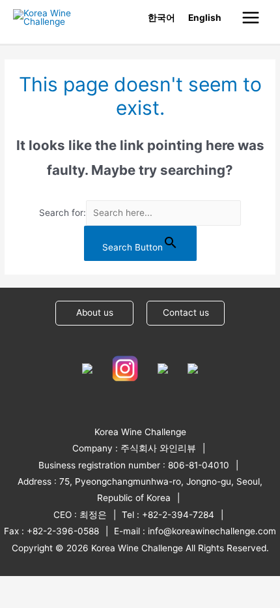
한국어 (161, 17)
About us (94, 312)
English (204, 17)
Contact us (186, 312)
